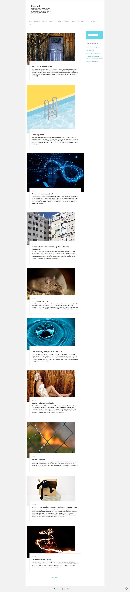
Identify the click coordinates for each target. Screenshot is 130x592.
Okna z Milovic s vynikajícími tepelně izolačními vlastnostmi (50, 248)
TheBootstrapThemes (75, 589)
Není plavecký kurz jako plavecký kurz (47, 352)
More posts (55, 577)
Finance (58, 21)
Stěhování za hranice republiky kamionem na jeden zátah (54, 507)
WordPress (59, 589)
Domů (30, 21)
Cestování (51, 21)
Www (87, 21)
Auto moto (37, 21)
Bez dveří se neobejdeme (42, 66)
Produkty (73, 21)
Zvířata (31, 25)
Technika (80, 21)
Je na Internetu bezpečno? (42, 194)
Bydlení (44, 21)
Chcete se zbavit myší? (41, 301)
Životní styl (94, 21)
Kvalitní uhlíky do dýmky (41, 559)
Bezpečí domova (38, 459)
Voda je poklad (38, 135)
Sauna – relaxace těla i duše (43, 403)
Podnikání (66, 21)
